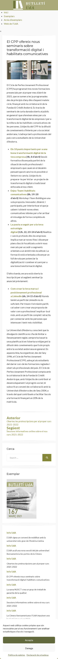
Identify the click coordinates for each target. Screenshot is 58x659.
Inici (6, 12)
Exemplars (9, 16)
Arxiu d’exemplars (13, 19)
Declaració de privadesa (37, 655)
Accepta (29, 640)
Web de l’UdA (11, 23)
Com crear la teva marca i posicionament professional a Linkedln (26, 292)
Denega (29, 648)
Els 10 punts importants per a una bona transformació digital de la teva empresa (29, 153)
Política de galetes (16, 655)
